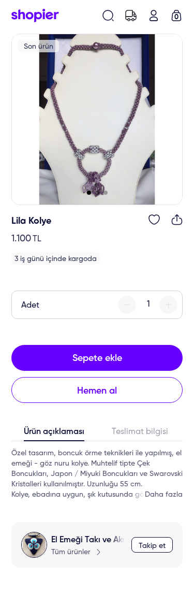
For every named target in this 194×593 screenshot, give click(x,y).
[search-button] (108, 15)
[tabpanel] (97, 474)
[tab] (54, 434)
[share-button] (177, 219)
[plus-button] (168, 305)
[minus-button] (127, 305)
